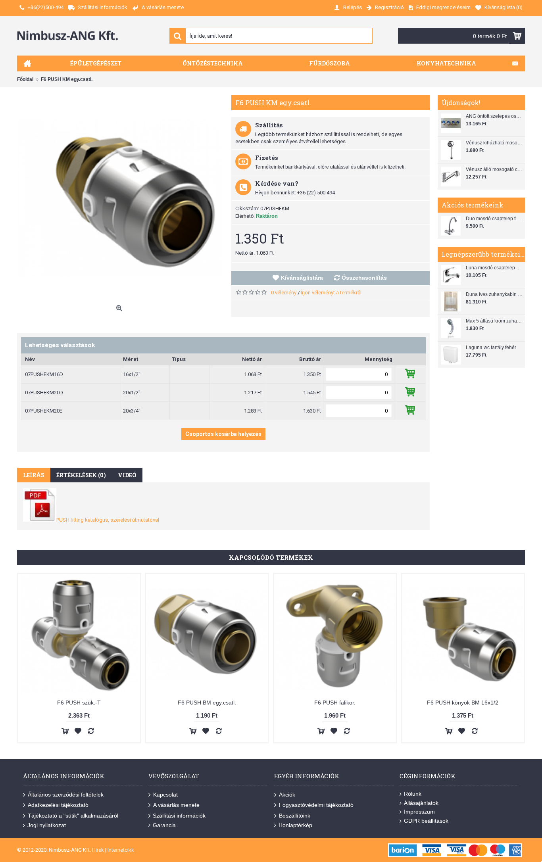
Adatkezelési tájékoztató (58, 805)
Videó (127, 475)
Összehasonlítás (364, 278)
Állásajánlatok (421, 803)
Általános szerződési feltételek (66, 794)
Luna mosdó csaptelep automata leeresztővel (494, 268)
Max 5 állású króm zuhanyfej (494, 321)
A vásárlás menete (176, 805)
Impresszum (419, 811)
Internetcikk (121, 850)
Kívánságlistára (302, 278)
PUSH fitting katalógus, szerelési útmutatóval (107, 520)
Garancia (164, 825)
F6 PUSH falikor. (335, 702)
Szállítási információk (179, 815)
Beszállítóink (294, 815)
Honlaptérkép (295, 825)
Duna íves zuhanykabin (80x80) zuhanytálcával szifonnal (494, 294)
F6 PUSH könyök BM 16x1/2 (462, 702)
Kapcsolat (165, 794)
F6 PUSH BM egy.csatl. (207, 702)
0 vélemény (283, 293)
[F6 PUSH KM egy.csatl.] (120, 198)
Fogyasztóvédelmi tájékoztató (316, 805)
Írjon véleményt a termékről (331, 293)
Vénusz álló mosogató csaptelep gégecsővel (494, 169)
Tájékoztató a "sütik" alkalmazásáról (73, 815)
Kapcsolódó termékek (271, 557)
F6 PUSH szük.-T (79, 702)
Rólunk (412, 794)
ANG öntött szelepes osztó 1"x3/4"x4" (494, 116)
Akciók (287, 794)
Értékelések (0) (81, 475)
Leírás (33, 475)
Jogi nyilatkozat (46, 825)
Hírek (98, 850)
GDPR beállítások (426, 821)
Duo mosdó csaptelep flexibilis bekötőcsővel (494, 218)
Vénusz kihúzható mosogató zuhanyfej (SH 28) (494, 143)
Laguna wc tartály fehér (491, 347)
